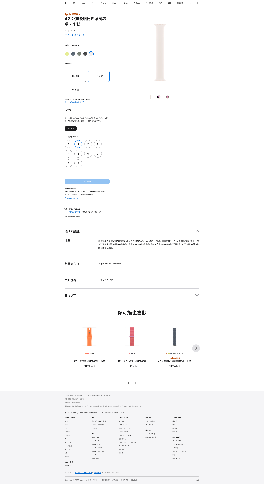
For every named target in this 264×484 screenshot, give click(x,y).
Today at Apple (124, 428)
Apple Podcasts (98, 451)
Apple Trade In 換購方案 (128, 442)
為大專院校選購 (150, 437)
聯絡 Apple (176, 458)
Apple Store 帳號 (98, 425)
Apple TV (95, 441)
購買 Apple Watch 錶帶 (88, 413)
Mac (66, 425)
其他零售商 (97, 473)
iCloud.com (96, 428)
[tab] (150, 97)
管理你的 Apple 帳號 (99, 421)
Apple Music (96, 444)
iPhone (67, 432)
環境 (173, 425)
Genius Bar (123, 425)
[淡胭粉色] (91, 53)
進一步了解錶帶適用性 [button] (73, 102)
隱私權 (174, 428)
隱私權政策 (106, 480)
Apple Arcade (97, 448)
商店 (66, 421)
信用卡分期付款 (124, 446)
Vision (67, 439)
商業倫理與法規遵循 (179, 451)
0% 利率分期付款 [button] (81, 35)
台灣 (197, 480)
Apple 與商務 (150, 421)
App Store (95, 458)
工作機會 (175, 448)
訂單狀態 (122, 449)
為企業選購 (149, 425)
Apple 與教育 (150, 434)
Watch (73, 413)
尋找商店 (122, 421)
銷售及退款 (125, 480)
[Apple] (66, 412)
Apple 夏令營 (123, 432)
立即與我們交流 (75, 212)
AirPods (68, 442)
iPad (66, 428)
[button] (190, 3)
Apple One (96, 437)
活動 (173, 455)
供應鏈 (174, 432)
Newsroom (176, 441)
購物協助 (122, 453)
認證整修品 (122, 439)
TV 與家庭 (68, 446)
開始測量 (71, 128)
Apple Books (96, 455)
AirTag (67, 449)
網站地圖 (134, 480)
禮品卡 (67, 456)
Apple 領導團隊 (177, 444)
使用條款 (115, 480)
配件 (66, 453)
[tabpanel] (160, 52)
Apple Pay (69, 465)
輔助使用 (175, 421)
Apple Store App (125, 435)
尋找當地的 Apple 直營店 (83, 473)
